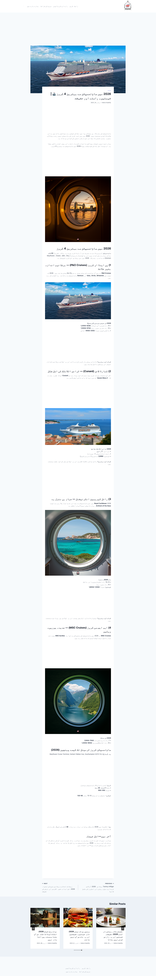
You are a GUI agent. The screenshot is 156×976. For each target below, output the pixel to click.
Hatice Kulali (105, 102)
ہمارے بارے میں (33, 6)
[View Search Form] (23, 6)
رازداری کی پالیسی (60, 6)
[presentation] (111, 917)
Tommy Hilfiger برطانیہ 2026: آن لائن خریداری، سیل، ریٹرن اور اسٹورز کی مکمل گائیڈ (98, 887)
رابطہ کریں (74, 6)
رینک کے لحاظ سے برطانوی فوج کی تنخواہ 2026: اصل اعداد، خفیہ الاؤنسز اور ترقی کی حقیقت (58, 887)
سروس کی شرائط (46, 6)
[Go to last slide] (122, 928)
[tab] (81, 950)
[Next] (33, 928)
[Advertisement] (78, 32)
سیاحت (109, 90)
